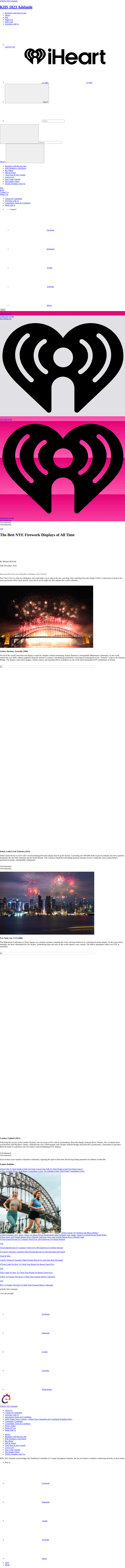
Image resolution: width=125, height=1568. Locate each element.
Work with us (10, 205)
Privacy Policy (10, 1426)
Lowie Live (9, 177)
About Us (8, 1410)
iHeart (7, 1565)
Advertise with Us (12, 24)
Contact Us (4, 192)
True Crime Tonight (12, 179)
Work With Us (10, 1430)
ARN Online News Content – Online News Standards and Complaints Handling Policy (38, 1419)
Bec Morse (9, 170)
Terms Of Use (10, 1428)
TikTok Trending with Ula (15, 184)
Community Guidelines (14, 1421)
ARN (7, 1563)
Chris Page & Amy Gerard (15, 175)
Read (2, 190)
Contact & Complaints (13, 199)
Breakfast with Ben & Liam (15, 13)
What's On (9, 20)
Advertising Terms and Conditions (18, 1417)
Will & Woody (10, 173)
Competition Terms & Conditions (18, 203)
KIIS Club (9, 22)
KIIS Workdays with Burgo (15, 168)
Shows (7, 15)
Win (6, 17)
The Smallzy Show (12, 181)
